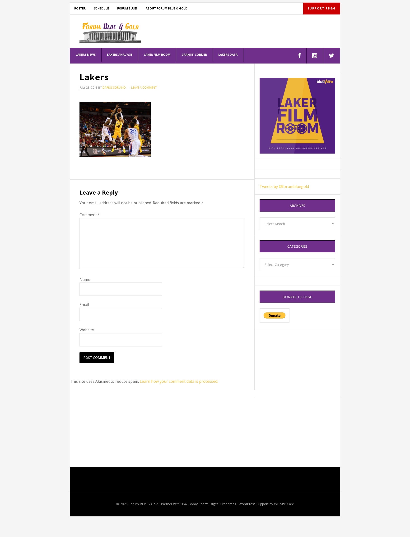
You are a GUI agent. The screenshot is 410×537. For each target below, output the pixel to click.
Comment (89, 214)
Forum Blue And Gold (110, 32)
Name (84, 279)
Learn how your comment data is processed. (179, 381)
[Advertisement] (297, 363)
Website (86, 329)
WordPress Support (254, 504)
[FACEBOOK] (300, 56)
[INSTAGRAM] (315, 56)
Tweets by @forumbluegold (284, 186)
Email (84, 304)
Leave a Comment (144, 88)
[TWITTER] (331, 56)
